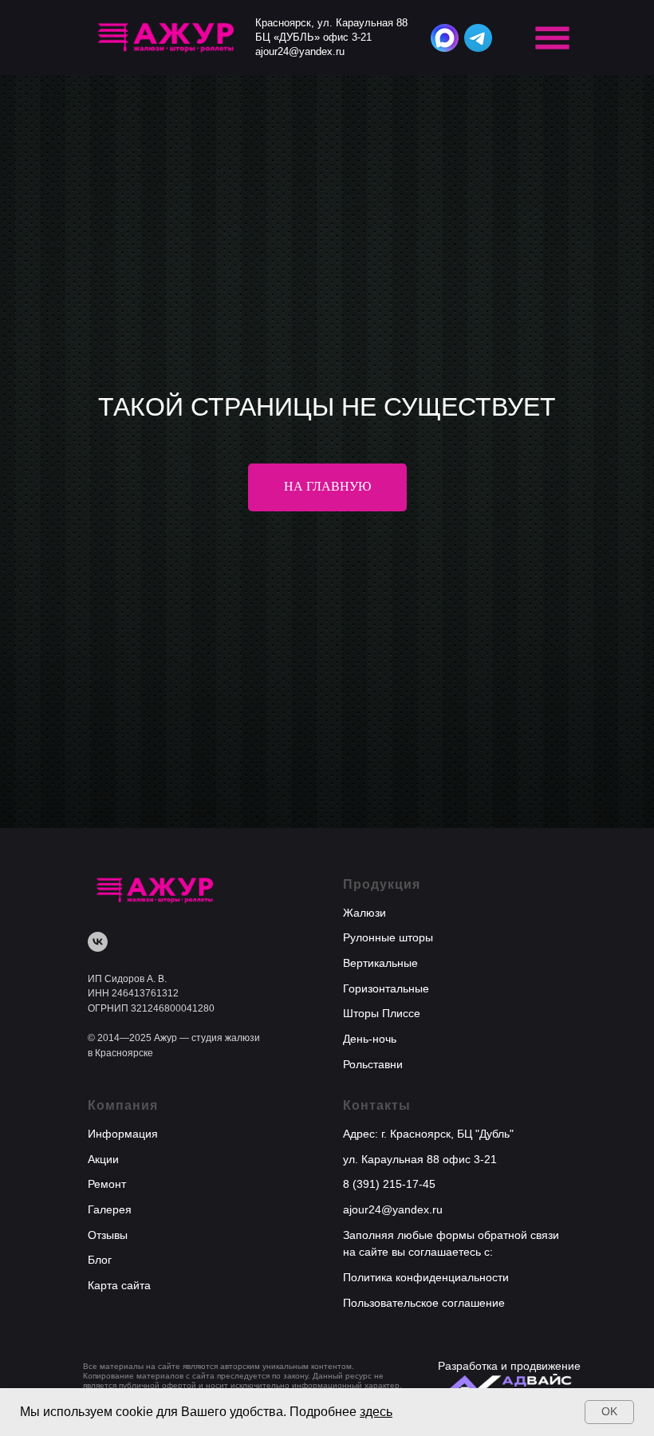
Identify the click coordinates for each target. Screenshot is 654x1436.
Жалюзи (364, 1308)
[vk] (98, 1337)
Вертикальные (380, 1358)
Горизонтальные (386, 1384)
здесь (376, 1411)
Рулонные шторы (388, 1333)
